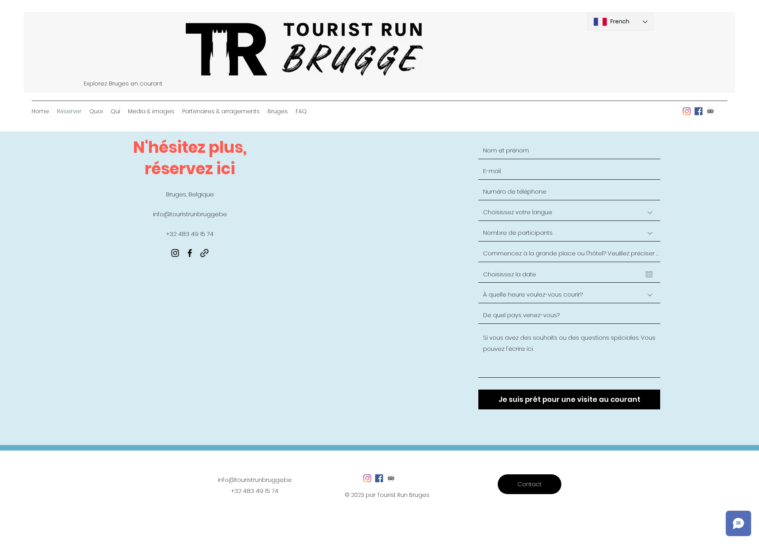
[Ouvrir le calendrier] (649, 274)
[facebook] (698, 111)
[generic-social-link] (710, 111)
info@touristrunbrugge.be (190, 214)
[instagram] (687, 111)
